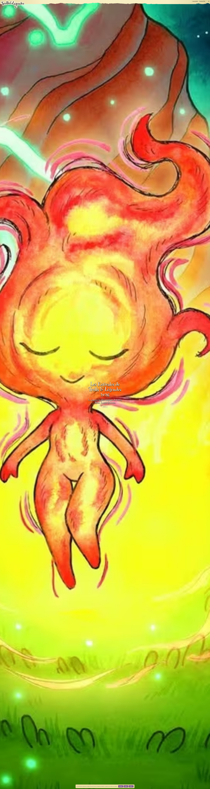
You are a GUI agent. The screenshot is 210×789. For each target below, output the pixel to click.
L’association (195, 1)
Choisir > (131, 786)
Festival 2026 (202, 1)
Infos (104, 406)
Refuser (126, 786)
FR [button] (208, 1)
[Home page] (12, 4)
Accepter (120, 786)
